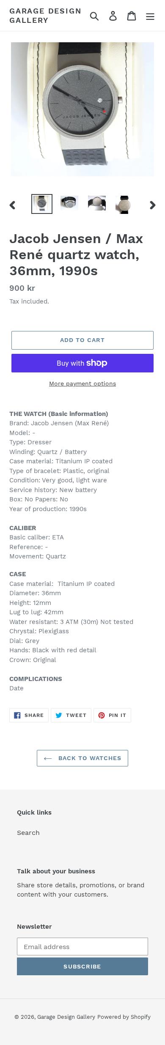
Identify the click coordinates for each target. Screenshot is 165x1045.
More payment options (82, 383)
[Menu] (150, 15)
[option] (42, 204)
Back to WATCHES (89, 758)
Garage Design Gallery (45, 15)
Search (28, 833)
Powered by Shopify (124, 1017)
